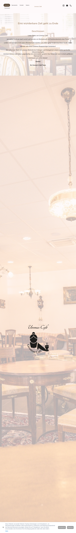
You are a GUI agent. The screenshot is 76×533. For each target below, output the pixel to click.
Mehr (6, 531)
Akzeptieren (62, 527)
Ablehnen (70, 527)
